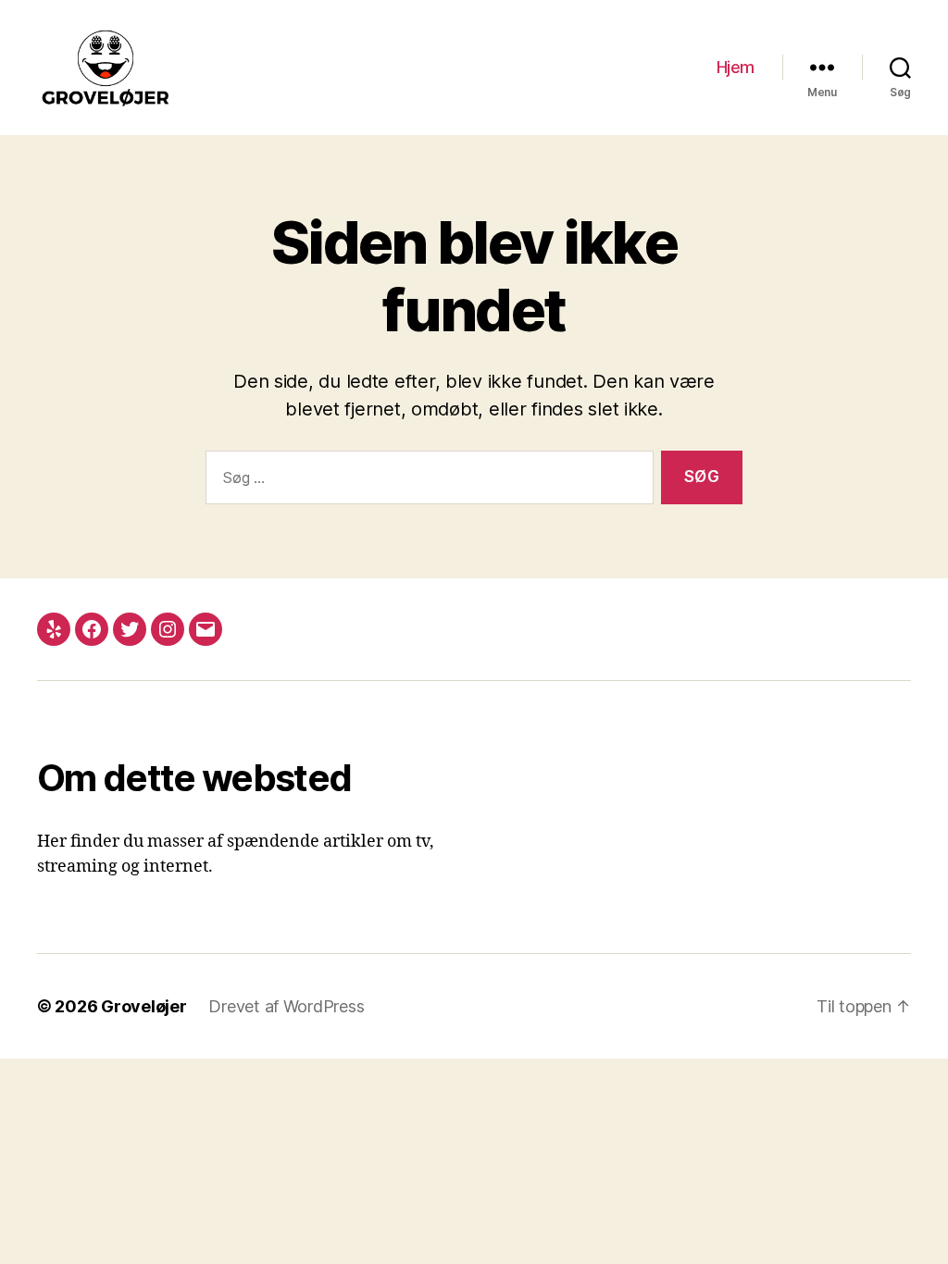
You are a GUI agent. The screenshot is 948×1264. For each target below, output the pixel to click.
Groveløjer (143, 1006)
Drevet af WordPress (286, 1006)
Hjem (736, 67)
